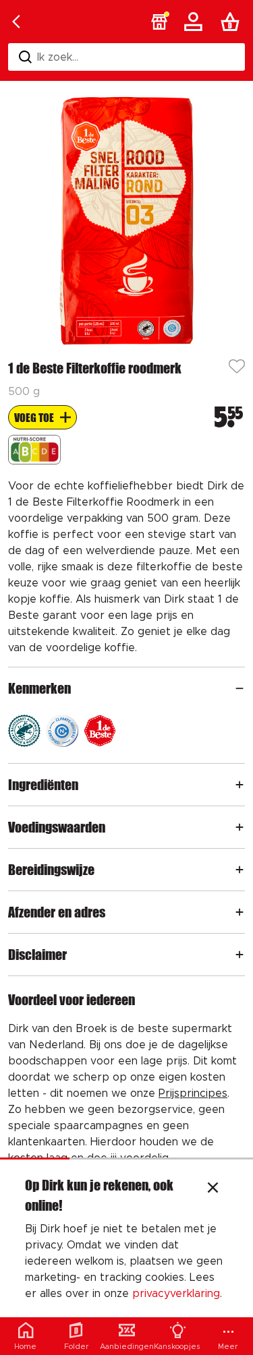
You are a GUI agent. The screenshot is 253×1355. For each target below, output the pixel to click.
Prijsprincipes (193, 1093)
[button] (159, 21)
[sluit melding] (213, 1189)
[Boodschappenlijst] (233, 21)
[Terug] (16, 21)
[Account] (196, 21)
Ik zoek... (57, 57)
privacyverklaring (176, 1293)
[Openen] (239, 688)
